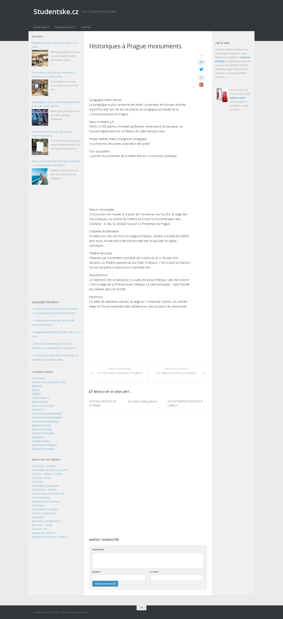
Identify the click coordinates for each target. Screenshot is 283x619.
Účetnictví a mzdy (41, 477)
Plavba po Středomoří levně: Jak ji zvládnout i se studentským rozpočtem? (56, 163)
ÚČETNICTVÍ (38, 409)
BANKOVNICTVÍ (40, 401)
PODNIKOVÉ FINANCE (43, 449)
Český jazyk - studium (44, 466)
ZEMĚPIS (36, 394)
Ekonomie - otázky (42, 525)
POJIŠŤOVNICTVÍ (40, 398)
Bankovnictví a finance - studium (49, 536)
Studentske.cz (55, 11)
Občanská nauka (41, 497)
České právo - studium (44, 489)
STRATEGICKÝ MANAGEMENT (47, 413)
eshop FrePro (237, 97)
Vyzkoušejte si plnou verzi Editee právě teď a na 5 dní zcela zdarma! (55, 104)
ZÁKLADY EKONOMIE (43, 433)
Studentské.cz (41, 27)
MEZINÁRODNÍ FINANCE (44, 445)
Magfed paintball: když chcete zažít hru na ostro (55, 44)
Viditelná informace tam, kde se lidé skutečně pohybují (51, 133)
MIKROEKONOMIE (41, 425)
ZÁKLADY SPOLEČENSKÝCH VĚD (49, 382)
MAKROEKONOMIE (42, 429)
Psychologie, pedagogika (45, 485)
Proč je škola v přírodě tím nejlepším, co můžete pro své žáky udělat (53, 74)
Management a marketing (46, 501)
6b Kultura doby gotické (142, 401)
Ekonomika (38, 517)
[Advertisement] (140, 75)
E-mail (155, 571)
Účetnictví (37, 481)
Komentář (98, 549)
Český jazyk (38, 505)
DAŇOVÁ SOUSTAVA (43, 405)
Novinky (85, 27)
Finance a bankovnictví (44, 513)
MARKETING (38, 437)
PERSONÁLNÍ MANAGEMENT (47, 417)
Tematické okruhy (64, 27)
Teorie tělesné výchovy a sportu (49, 470)
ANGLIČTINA (38, 378)
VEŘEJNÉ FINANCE (41, 441)
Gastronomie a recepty (45, 509)
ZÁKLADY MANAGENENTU (45, 421)
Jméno (97, 571)
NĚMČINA (37, 386)
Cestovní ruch (39, 529)
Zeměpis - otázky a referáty (47, 473)
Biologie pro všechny (43, 532)
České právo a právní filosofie (48, 493)
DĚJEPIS (36, 390)
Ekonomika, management (46, 521)
